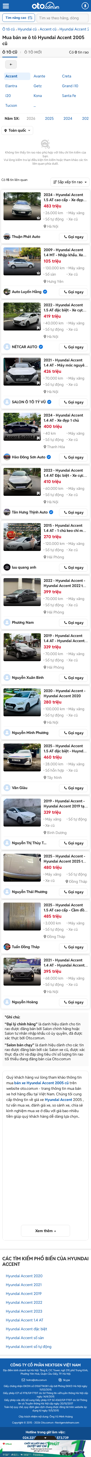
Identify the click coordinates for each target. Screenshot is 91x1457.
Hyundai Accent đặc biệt (26, 1329)
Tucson (11, 105)
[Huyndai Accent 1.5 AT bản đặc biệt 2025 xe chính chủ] (22, 757)
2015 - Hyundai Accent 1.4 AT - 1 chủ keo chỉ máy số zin (65, 530)
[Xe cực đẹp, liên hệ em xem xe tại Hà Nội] (22, 482)
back (11, 64)
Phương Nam (23, 622)
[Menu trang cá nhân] (85, 5)
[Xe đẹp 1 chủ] (22, 427)
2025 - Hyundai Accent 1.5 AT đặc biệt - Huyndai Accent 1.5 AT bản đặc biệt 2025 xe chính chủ (65, 754)
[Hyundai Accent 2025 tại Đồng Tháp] (22, 868)
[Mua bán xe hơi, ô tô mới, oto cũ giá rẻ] (45, 5)
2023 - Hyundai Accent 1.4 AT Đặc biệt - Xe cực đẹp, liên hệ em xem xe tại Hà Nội (64, 478)
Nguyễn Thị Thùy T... (29, 842)
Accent (11, 76)
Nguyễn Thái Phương (29, 891)
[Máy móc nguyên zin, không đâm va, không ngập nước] (22, 372)
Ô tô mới (33, 52)
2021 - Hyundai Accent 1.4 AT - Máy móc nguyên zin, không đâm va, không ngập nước (66, 368)
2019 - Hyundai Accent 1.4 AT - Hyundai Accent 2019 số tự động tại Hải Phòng (64, 643)
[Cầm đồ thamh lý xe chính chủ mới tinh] (22, 916)
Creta (66, 76)
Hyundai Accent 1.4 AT (24, 1320)
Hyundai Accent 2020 (24, 1276)
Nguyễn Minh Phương (30, 732)
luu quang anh (24, 567)
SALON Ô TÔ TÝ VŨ (29, 402)
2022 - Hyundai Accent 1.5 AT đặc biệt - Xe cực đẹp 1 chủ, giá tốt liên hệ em (64, 313)
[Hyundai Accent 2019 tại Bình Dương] (22, 813)
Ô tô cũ (8, 29)
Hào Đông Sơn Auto (28, 457)
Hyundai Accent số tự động (28, 1346)
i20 (8, 95)
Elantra (11, 85)
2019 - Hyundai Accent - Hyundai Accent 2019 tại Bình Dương (64, 806)
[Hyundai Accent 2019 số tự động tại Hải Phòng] (22, 647)
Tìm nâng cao (16, 18)
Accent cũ (48, 29)
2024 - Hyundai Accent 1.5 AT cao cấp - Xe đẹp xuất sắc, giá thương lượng (63, 202)
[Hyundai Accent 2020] (22, 702)
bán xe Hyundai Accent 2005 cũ (41, 1082)
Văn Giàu (19, 787)
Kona (38, 95)
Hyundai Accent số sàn (25, 1337)
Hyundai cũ (27, 29)
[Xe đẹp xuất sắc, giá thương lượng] (22, 206)
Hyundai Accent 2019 (24, 1293)
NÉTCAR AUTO (24, 346)
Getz (38, 85)
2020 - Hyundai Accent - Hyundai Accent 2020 (64, 693)
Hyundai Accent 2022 (24, 1302)
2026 (31, 118)
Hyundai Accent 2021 (24, 1284)
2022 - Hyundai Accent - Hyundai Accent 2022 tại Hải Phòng (65, 585)
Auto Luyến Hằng (27, 291)
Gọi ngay (76, 236)
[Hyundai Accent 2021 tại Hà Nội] (22, 972)
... (35, 105)
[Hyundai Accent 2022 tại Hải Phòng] (22, 592)
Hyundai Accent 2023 (24, 1311)
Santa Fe (69, 95)
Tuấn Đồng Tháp (26, 946)
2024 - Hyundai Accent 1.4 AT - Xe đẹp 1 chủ (63, 418)
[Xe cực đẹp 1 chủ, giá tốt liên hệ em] (22, 316)
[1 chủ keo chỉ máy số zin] (22, 537)
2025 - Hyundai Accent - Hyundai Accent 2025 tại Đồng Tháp (65, 861)
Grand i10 (70, 85)
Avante (39, 76)
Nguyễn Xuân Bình (28, 677)
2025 (49, 118)
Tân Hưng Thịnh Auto (30, 512)
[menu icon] (5, 6)
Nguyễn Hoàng (25, 1002)
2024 (67, 118)
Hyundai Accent (58, 1099)
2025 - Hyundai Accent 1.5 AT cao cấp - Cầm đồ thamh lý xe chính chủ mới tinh (64, 913)
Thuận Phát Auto (26, 236)
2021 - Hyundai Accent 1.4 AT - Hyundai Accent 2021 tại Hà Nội (64, 965)
